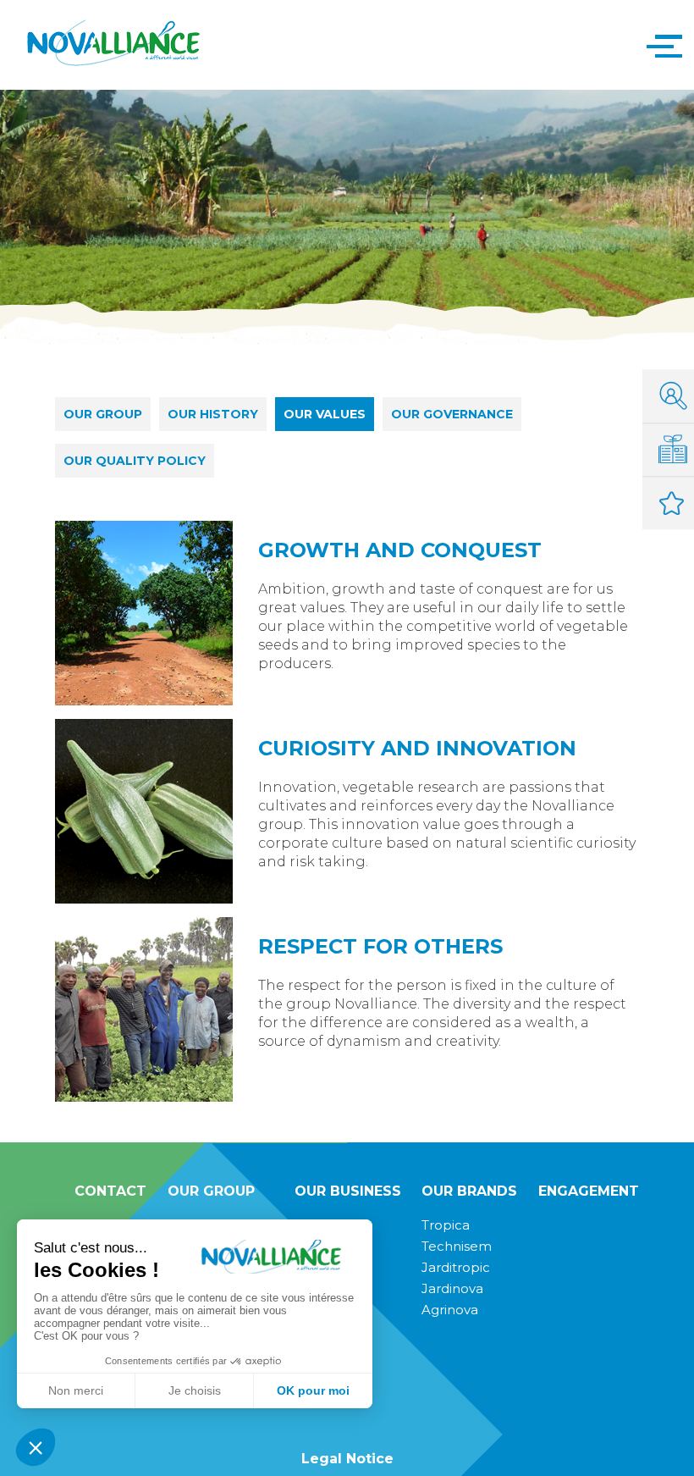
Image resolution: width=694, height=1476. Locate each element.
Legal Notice (347, 1459)
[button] (660, 44)
